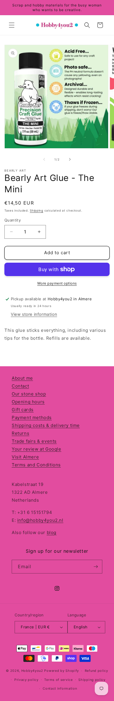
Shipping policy (92, 680)
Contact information (60, 688)
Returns (20, 433)
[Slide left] (44, 159)
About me (22, 378)
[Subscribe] (95, 566)
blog (51, 532)
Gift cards (23, 409)
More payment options (57, 283)
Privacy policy (26, 680)
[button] (11, 25)
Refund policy (96, 671)
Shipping (36, 210)
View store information (34, 314)
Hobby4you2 (32, 671)
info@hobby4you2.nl (40, 520)
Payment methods (32, 417)
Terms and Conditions (36, 465)
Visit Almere (25, 457)
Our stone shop (29, 394)
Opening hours (28, 401)
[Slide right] (69, 159)
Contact (20, 386)
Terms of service (58, 680)
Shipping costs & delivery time (46, 425)
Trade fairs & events (34, 441)
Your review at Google (36, 449)
